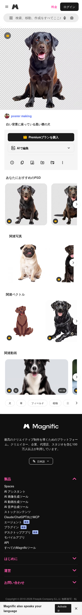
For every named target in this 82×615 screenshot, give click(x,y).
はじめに (11, 558)
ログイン (69, 7)
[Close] (76, 608)
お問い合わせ (14, 582)
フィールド (37, 403)
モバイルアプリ (14, 537)
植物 (55, 403)
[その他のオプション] (62, 162)
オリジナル (29, 36)
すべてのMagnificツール (20, 547)
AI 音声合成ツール (16, 507)
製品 (7, 478)
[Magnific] (41, 427)
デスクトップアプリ (20, 532)
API (6, 542)
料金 (54, 7)
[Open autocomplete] (9, 17)
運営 (7, 570)
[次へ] (76, 204)
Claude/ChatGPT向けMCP (21, 517)
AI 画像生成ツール (16, 496)
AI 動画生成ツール (16, 502)
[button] (41, 461)
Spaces (9, 486)
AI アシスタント (14, 491)
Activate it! (62, 608)
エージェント (16, 522)
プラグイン (15, 527)
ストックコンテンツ (17, 512)
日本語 (41, 461)
